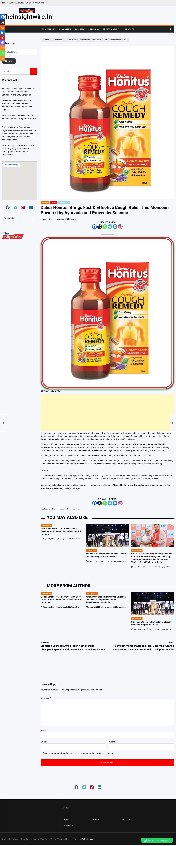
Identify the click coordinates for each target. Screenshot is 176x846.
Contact (96, 819)
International (64, 203)
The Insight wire (74, 509)
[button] (8, 207)
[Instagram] (120, 226)
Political (94, 29)
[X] (99, 226)
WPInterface (87, 839)
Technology (49, 29)
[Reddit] (2, 27)
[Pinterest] (2, 37)
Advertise (68, 825)
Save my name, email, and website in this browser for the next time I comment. (78, 753)
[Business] (57, 42)
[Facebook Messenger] (115, 226)
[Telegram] (110, 226)
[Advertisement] (107, 412)
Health (53, 203)
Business (80, 29)
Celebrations (46, 525)
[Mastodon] (2, 42)
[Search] (33, 71)
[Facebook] (94, 226)
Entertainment (111, 29)
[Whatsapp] (104, 226)
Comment (46, 698)
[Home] (46, 42)
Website (112, 742)
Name (44, 730)
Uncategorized (92, 593)
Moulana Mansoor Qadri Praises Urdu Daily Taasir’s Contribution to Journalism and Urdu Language (61, 531)
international (63, 509)
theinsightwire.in (27, 16)
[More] (2, 58)
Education (65, 29)
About (67, 819)
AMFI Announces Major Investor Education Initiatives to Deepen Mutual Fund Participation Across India (106, 600)
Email (44, 742)
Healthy (55, 509)
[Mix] (2, 47)
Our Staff (126, 819)
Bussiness (47, 509)
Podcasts (129, 29)
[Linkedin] (2, 32)
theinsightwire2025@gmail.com (67, 219)
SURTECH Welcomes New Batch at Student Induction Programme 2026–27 (19, 118)
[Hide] (1, 63)
